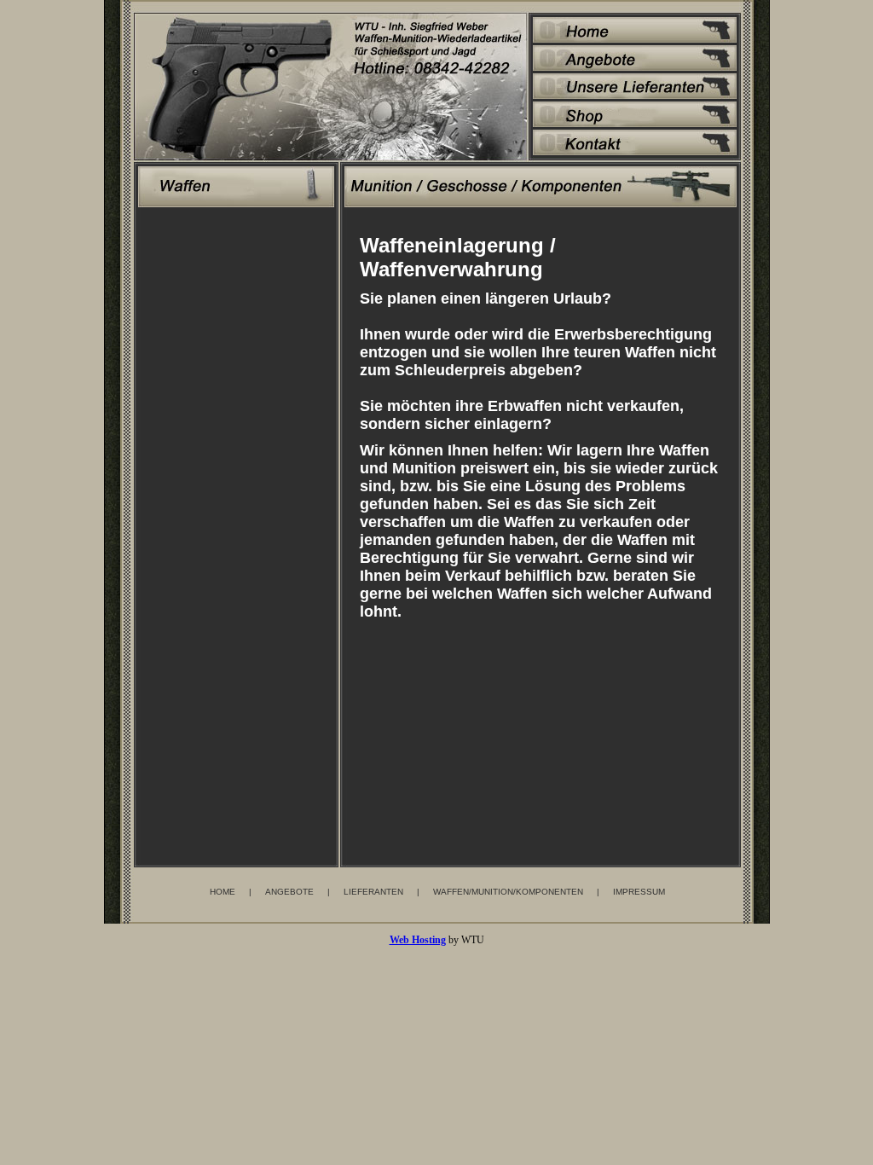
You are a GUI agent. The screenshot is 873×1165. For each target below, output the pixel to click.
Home (222, 891)
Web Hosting (418, 940)
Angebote (289, 891)
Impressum (639, 891)
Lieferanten (373, 891)
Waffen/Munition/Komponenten (508, 891)
